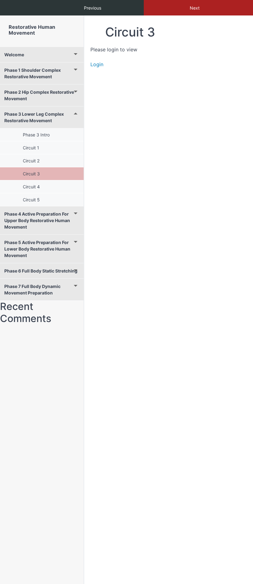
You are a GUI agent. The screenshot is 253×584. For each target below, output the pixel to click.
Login (96, 64)
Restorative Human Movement (32, 30)
